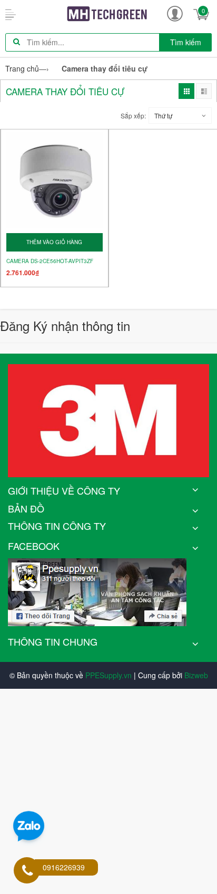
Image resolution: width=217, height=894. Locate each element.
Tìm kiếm (185, 42)
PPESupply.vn (108, 675)
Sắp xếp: (133, 115)
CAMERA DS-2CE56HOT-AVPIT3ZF (49, 261)
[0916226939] (27, 871)
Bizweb (196, 675)
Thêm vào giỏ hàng (54, 242)
